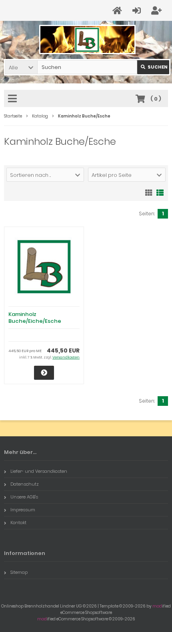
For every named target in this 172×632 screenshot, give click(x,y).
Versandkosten (66, 357)
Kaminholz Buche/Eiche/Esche (34, 317)
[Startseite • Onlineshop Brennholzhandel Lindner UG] (86, 39)
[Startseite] (118, 10)
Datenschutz (24, 484)
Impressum (22, 509)
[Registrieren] (157, 10)
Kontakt (18, 522)
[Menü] (13, 99)
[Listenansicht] (160, 192)
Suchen (153, 67)
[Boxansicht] (148, 192)
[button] (21, 67)
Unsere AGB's (24, 497)
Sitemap (19, 572)
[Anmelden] (137, 10)
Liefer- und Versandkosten (38, 471)
